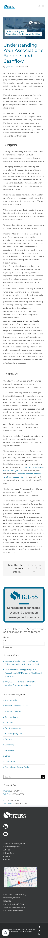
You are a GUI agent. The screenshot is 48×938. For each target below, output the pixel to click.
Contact (6, 860)
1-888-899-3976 (18, 907)
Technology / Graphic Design (17, 767)
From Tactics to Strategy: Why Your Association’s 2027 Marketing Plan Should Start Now (23, 673)
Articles (6, 850)
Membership (10, 750)
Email (5, 640)
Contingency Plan (15, 734)
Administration (11, 700)
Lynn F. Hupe (9, 67)
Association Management (16, 706)
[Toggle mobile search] (39, 5)
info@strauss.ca (16, 911)
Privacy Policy (9, 853)
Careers (6, 856)
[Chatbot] (5, 932)
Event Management (14, 728)
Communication (12, 717)
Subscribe (7, 647)
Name (6, 637)
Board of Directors (13, 711)
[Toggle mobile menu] (43, 5)
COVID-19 (9, 723)
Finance (8, 739)
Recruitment (10, 761)
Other (7, 756)
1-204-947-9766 (17, 904)
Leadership (10, 745)
